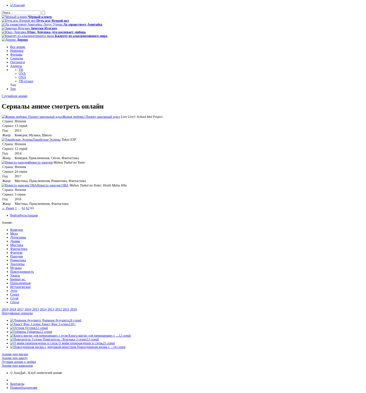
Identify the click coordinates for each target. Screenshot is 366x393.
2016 (28, 309)
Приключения (20, 283)
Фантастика (18, 249)
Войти (14, 215)
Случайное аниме (14, 96)
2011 (66, 309)
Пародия (16, 256)
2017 (20, 309)
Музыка (16, 268)
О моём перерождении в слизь (86, 343)
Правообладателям (23, 387)
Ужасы (15, 275)
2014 (43, 309)
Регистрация (28, 215)
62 (27, 208)
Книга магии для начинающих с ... (99, 335)
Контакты (17, 384)
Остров (36, 328)
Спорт (14, 294)
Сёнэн (14, 302)
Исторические (20, 287)
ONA (22, 77)
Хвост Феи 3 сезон (58, 324)
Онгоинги (17, 62)
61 (23, 208)
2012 (58, 309)
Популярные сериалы (17, 313)
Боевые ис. (18, 279)
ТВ (21, 70)
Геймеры (39, 332)
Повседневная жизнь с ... (100, 347)
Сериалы (16, 58)
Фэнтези (16, 252)
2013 (50, 309)
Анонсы (16, 66)
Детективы (18, 237)
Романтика (18, 260)
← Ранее (8, 208)
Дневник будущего (61, 320)
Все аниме (17, 47)
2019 (5, 309)
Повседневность (22, 271)
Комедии (16, 230)
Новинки (17, 50)
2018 (12, 309)
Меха (14, 233)
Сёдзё (14, 298)
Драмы (15, 241)
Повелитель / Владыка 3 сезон (70, 339)
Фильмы (16, 54)
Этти (13, 290)
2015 (35, 309)
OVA (22, 73)
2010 (73, 309)
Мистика (16, 245)
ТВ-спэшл (26, 81)
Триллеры (17, 264)
